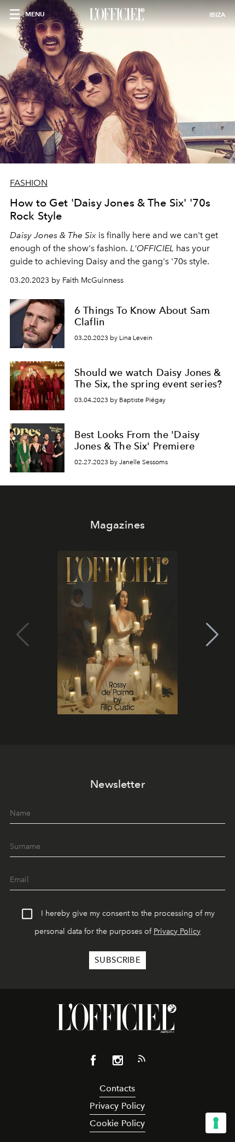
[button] (212, 635)
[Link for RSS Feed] (141, 1060)
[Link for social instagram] (117, 1062)
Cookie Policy (117, 1123)
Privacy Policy (177, 931)
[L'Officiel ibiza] (117, 15)
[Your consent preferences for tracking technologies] (215, 1123)
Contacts (117, 1088)
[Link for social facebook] (93, 1062)
